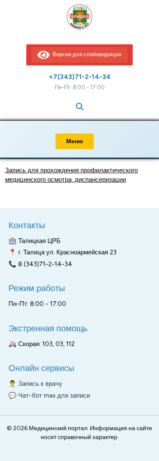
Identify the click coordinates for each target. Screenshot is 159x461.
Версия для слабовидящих (86, 54)
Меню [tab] (74, 141)
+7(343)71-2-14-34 (80, 77)
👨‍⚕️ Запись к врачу (35, 383)
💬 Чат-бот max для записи (49, 395)
